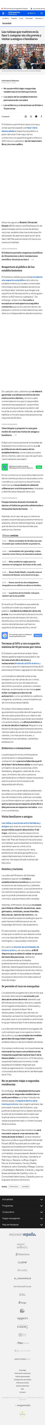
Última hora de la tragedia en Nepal (15, 9)
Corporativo (8, 1212)
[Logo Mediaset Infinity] (22, 1246)
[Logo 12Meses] (22, 1334)
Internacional (39, 18)
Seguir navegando (11, 1218)
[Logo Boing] (22, 1294)
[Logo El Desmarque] (22, 1278)
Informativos (14, 1186)
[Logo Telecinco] (22, 1254)
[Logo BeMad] (22, 1311)
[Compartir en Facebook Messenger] (36, 116)
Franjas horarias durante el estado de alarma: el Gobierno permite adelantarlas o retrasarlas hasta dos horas (22, 505)
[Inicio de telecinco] (3, 13)
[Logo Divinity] (22, 1270)
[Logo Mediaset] (22, 1236)
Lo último (5, 18)
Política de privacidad (22, 1376)
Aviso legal (22, 1370)
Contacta (22, 1392)
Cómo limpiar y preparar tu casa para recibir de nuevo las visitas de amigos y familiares (20, 431)
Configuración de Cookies (22, 1379)
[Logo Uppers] (22, 1319)
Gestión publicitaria (22, 1386)
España (14, 18)
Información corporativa (23, 1373)
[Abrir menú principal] (41, 13)
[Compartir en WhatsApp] (26, 116)
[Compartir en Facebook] (41, 116)
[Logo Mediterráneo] (22, 1359)
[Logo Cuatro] (22, 1262)
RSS (22, 1389)
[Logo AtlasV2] (22, 1343)
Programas (7, 1205)
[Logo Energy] (22, 1302)
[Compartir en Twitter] (31, 116)
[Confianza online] (22, 1416)
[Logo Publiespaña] (22, 1351)
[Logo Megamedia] (23, 1405)
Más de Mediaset (10, 1224)
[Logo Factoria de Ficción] (22, 1286)
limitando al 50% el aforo (27, 663)
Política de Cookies (22, 1383)
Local (21, 18)
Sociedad (29, 18)
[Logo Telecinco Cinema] (22, 1327)
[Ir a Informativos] (13, 13)
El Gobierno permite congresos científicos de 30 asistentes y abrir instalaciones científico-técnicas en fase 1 (22, 256)
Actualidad (7, 1199)
